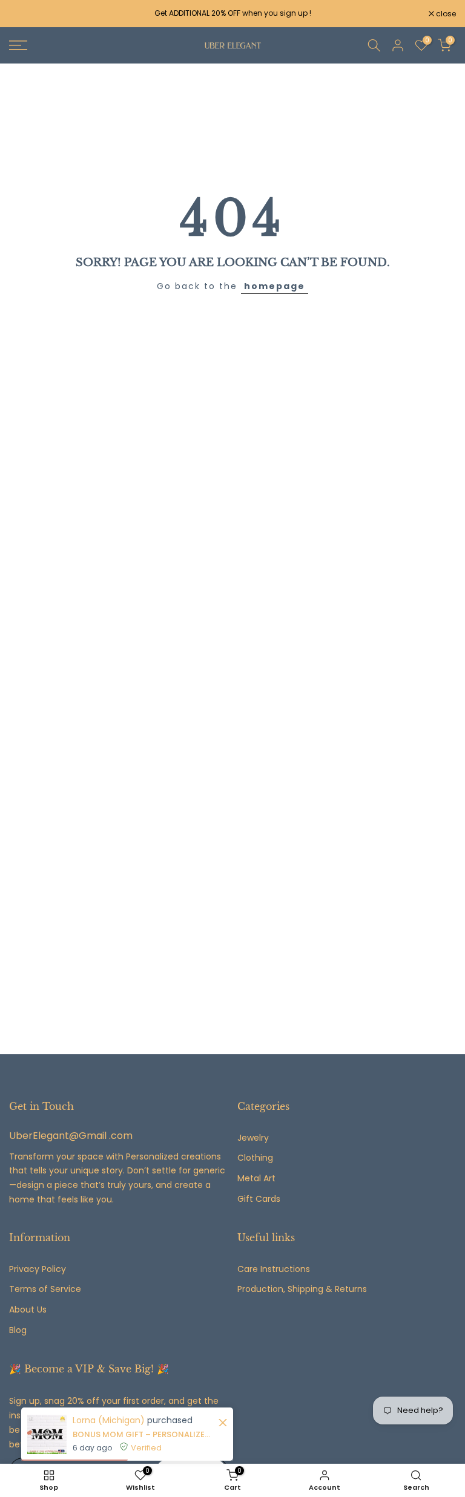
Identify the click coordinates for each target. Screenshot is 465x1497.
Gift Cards (258, 1199)
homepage (274, 286)
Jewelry (253, 1138)
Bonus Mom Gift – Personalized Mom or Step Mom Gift (144, 1434)
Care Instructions (273, 1269)
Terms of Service (45, 1289)
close (25, 14)
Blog (18, 1330)
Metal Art (256, 1178)
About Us (28, 1310)
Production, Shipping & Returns (302, 1289)
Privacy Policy (37, 1269)
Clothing (255, 1158)
